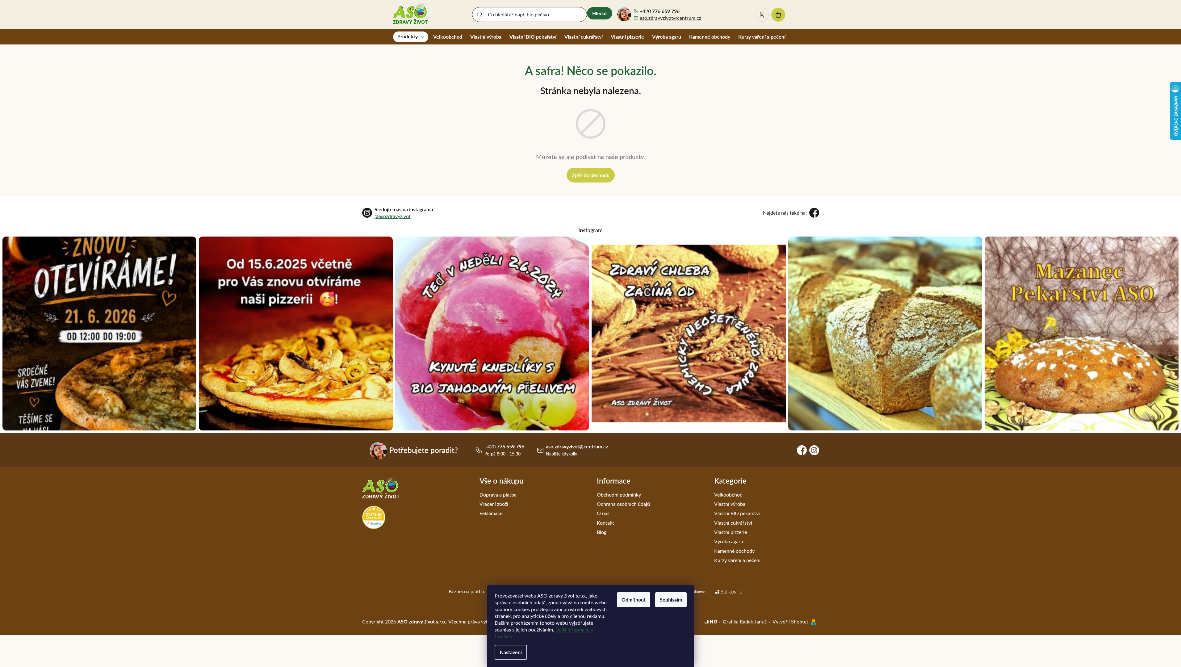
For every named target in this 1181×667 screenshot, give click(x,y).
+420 (660, 11)
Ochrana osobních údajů (623, 504)
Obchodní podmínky (619, 494)
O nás (603, 513)
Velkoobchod (728, 494)
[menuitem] (410, 36)
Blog (601, 532)
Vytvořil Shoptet (790, 621)
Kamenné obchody (734, 550)
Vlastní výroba (729, 504)
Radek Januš (753, 621)
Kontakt (605, 522)
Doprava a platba (498, 494)
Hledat (599, 13)
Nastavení (511, 652)
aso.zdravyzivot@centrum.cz (670, 18)
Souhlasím (671, 599)
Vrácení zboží (494, 504)
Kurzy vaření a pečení (737, 560)
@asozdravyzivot (393, 216)
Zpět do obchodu (590, 174)
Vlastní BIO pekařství (737, 513)
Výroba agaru (728, 541)
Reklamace (491, 513)
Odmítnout (634, 599)
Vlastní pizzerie (730, 532)
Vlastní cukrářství (733, 522)
